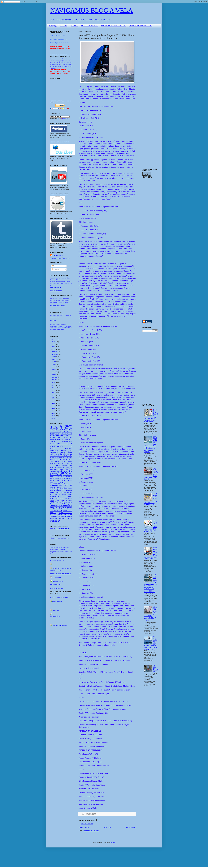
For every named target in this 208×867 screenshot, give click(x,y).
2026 (54, 339)
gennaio (54, 379)
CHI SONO (63, 26)
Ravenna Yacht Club (57, 496)
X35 (53, 506)
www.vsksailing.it (55, 287)
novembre (55, 354)
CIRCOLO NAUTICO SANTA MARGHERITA (61, 440)
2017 (54, 393)
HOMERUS (53, 473)
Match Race (64, 488)
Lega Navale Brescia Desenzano (61, 477)
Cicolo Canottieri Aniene (63, 454)
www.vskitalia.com (56, 290)
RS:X (51, 494)
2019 (54, 388)
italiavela (53, 320)
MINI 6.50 (55, 488)
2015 (54, 398)
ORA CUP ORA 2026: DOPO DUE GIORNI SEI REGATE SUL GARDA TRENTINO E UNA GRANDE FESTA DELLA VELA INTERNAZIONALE (150, 583)
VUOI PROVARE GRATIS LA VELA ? (113, 26)
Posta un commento (87, 824)
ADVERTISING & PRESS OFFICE (140, 26)
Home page (53, 26)
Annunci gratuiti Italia (56, 588)
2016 (54, 395)
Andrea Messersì (58, 255)
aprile (54, 372)
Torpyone (58, 502)
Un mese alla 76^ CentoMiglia (155, 668)
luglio (53, 364)
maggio (54, 369)
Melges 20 (59, 490)
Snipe (70, 500)
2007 (54, 418)
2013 (54, 403)
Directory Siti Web (55, 584)
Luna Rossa (67, 480)
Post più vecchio (130, 827)
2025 (54, 342)
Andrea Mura (67, 430)
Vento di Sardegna (63, 504)
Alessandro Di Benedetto (61, 428)
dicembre (55, 351)
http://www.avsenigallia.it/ (57, 305)
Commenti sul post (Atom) (91, 831)
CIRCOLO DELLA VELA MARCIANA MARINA (61, 437)
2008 (54, 416)
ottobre (54, 357)
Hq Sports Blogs (55, 616)
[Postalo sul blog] (89, 814)
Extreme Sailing (61, 465)
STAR (57, 498)
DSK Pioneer (62, 459)
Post (54, 266)
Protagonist (62, 492)
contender (62, 518)
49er (61, 426)
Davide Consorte (67, 461)
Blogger (112, 842)
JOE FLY (64, 473)
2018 (54, 390)
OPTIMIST (68, 490)
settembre (55, 359)
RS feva (69, 492)
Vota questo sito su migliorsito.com (60, 574)
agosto (54, 362)
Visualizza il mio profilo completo (60, 258)
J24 (59, 473)
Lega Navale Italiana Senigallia (61, 478)
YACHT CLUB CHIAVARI (63, 506)
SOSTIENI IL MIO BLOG (89, 26)
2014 (54, 400)
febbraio (54, 377)
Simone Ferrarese (55, 500)
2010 (54, 410)
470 (56, 426)
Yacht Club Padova (65, 515)
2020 (54, 385)
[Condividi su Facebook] (93, 814)
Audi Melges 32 (66, 434)
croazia (70, 518)
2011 (54, 408)
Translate (65, 118)
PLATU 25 (54, 492)
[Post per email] (83, 813)
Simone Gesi (65, 500)
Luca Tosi (54, 480)
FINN (70, 465)
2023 (54, 347)
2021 (54, 383)
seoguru (63, 549)
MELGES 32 (65, 485)
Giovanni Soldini (66, 471)
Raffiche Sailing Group (63, 494)
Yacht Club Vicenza (56, 516)
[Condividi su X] (91, 814)
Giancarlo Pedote (55, 471)
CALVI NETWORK (57, 435)
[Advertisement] (148, 63)
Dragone (58, 463)
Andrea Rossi (55, 432)
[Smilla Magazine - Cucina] (56, 601)
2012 (54, 405)
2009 (54, 413)
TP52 (52, 502)
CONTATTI (74, 26)
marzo (54, 374)
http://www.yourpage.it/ (57, 560)
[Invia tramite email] (87, 814)
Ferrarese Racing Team (57, 467)
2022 (54, 349)
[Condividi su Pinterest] (95, 814)
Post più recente (84, 827)
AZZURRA (68, 426)
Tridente (64, 502)
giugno (54, 367)
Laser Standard (67, 475)
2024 (54, 344)
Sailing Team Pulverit (66, 498)
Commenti (56, 269)
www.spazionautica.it (62, 529)
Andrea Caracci (55, 430)
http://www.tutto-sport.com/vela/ (59, 597)
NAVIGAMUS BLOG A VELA (91, 10)
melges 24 (55, 521)
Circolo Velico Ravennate (57, 456)
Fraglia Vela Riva (65, 469)
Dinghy (52, 463)
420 (51, 426)
